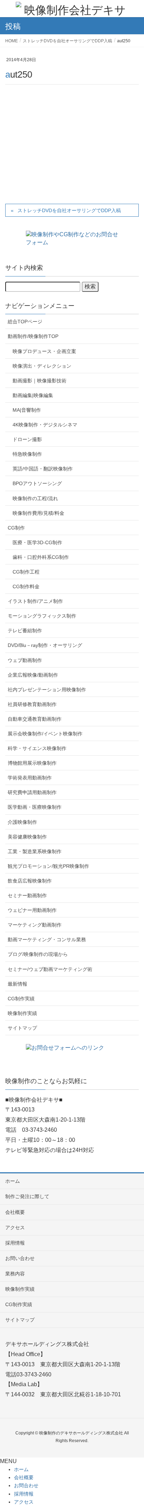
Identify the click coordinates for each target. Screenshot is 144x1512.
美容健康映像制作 (27, 837)
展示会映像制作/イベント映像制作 (45, 733)
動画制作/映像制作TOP (33, 336)
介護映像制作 (22, 822)
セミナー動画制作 (27, 895)
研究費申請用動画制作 (32, 792)
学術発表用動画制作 (30, 777)
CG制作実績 (21, 998)
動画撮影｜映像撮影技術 (39, 380)
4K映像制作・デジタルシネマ (45, 424)
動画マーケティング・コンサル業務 (47, 939)
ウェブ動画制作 (25, 660)
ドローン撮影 (27, 439)
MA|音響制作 (27, 410)
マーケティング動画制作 (35, 925)
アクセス (15, 1227)
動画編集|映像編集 (33, 395)
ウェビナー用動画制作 (32, 910)
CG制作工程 (26, 572)
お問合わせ (26, 1485)
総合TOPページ (25, 321)
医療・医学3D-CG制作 (37, 542)
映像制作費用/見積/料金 (38, 513)
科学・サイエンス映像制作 (37, 748)
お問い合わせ (20, 1258)
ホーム (12, 1181)
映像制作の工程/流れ (35, 498)
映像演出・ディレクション (42, 366)
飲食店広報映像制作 (30, 881)
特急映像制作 (27, 454)
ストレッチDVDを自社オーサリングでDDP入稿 (69, 210)
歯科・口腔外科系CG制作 (41, 557)
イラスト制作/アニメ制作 (35, 601)
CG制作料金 (26, 586)
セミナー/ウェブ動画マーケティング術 (50, 969)
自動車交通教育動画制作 (35, 719)
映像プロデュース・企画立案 (44, 351)
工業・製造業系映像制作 (35, 851)
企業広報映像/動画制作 (33, 675)
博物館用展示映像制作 (32, 763)
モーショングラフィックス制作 (42, 616)
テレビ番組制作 (25, 630)
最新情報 (17, 984)
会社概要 (15, 1212)
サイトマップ (22, 1028)
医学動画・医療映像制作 (35, 807)
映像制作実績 (22, 1013)
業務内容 (15, 1273)
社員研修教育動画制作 (32, 704)
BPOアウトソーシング (37, 483)
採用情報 (15, 1243)
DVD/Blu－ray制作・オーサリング (45, 645)
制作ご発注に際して (27, 1196)
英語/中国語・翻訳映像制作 (43, 468)
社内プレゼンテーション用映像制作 (47, 689)
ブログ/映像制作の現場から (38, 954)
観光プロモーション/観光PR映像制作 (48, 866)
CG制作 (16, 528)
